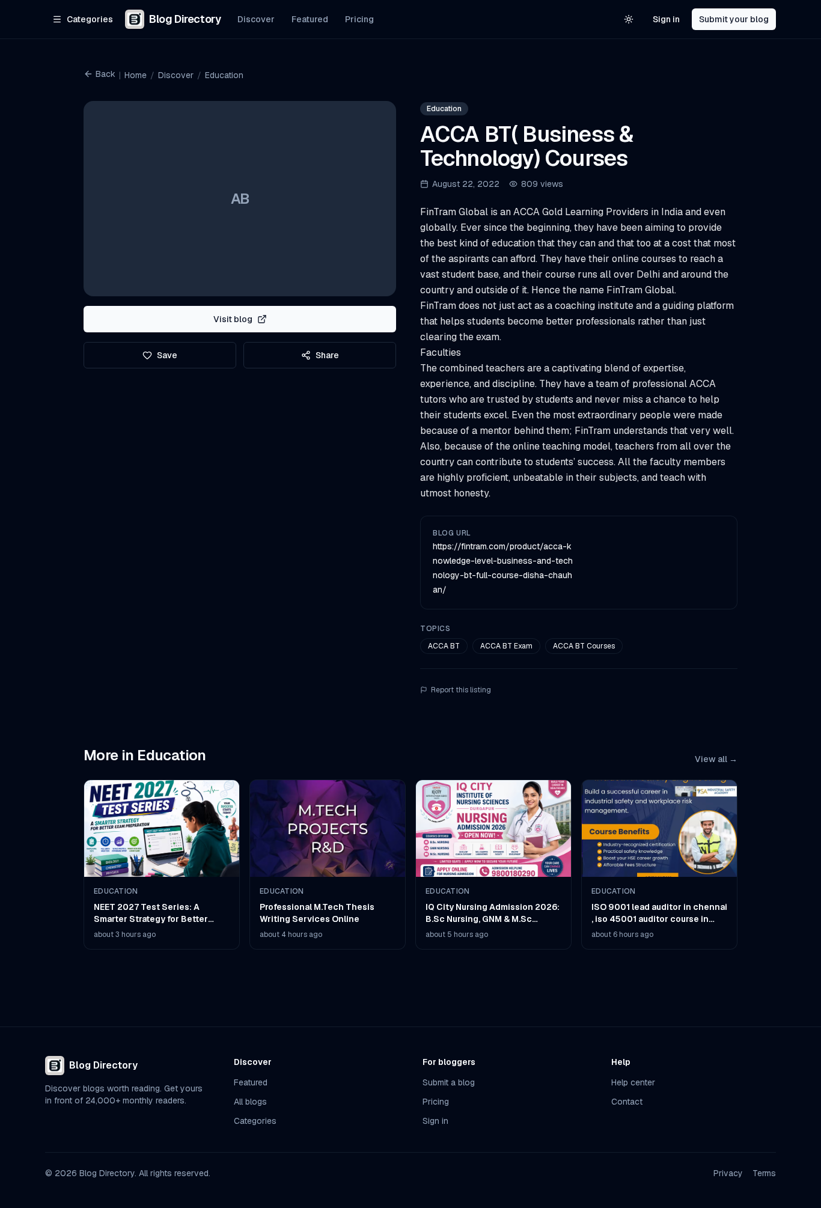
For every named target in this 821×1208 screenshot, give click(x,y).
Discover (256, 19)
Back (105, 74)
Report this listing (461, 690)
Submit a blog (449, 1082)
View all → (716, 759)
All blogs (250, 1101)
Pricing (359, 19)
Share (327, 355)
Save (167, 355)
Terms (764, 1173)
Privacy (728, 1173)
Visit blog (232, 319)
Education (224, 75)
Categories (255, 1120)
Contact (626, 1101)
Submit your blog (734, 19)
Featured (309, 19)
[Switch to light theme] (629, 19)
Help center (633, 1082)
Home (135, 75)
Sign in (666, 19)
